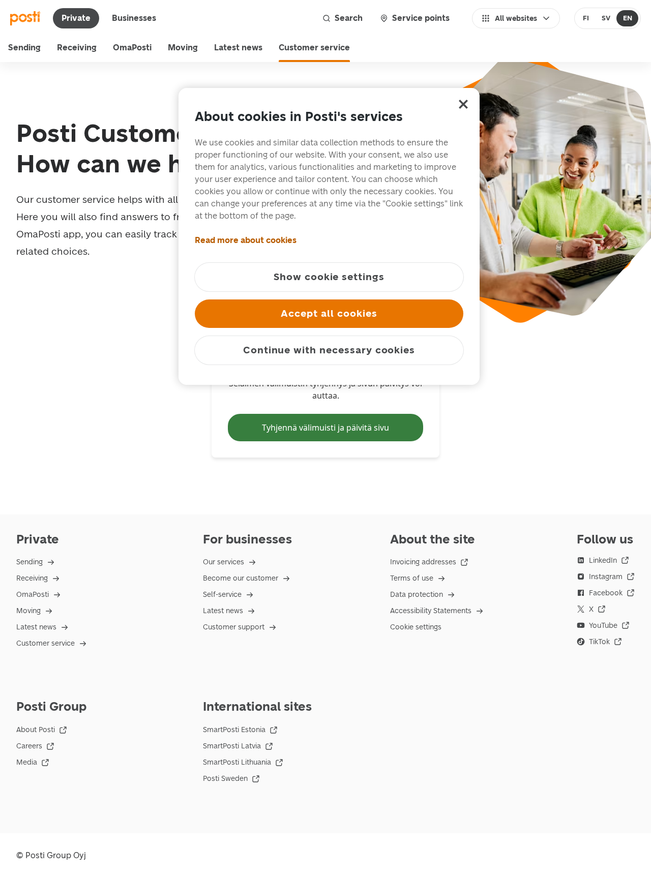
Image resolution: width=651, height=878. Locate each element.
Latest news (238, 47)
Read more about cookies (246, 240)
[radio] (586, 18)
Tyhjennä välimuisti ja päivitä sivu (325, 427)
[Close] (463, 104)
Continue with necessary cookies (329, 350)
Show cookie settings (329, 277)
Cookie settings (415, 627)
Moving (183, 47)
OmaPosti (132, 47)
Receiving (77, 47)
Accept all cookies (329, 313)
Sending (24, 47)
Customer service (314, 47)
